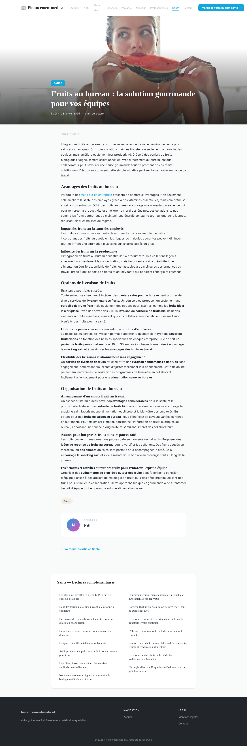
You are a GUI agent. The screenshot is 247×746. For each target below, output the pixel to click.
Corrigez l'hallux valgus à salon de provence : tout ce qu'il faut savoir (157, 608)
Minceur (141, 7)
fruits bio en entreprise (96, 195)
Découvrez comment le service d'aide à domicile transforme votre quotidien (156, 620)
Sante (175, 7)
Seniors (188, 7)
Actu (86, 7)
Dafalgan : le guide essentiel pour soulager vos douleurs (85, 632)
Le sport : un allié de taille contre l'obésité (82, 643)
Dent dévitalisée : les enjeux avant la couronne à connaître (86, 608)
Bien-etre (97, 8)
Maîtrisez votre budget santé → (221, 7)
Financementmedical (43, 7)
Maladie (127, 7)
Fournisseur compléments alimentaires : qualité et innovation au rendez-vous (156, 596)
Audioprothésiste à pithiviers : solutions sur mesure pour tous (88, 653)
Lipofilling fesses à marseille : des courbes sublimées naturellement (83, 665)
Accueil (74, 7)
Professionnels (159, 7)
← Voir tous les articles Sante (80, 549)
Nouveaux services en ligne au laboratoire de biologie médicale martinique (84, 677)
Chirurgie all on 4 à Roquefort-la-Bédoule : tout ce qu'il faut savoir (157, 669)
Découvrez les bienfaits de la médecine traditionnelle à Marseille (151, 656)
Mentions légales (188, 716)
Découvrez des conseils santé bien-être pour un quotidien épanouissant (86, 620)
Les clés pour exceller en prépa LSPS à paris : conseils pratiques (85, 596)
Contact (183, 723)
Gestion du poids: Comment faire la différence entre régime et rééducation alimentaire (158, 644)
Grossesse (111, 7)
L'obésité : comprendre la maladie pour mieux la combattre (156, 632)
